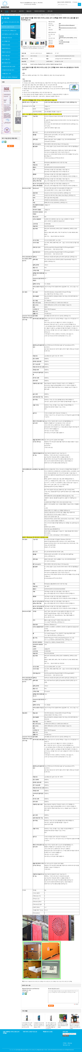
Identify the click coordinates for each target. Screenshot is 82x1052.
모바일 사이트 (67, 1045)
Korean (75, 2)
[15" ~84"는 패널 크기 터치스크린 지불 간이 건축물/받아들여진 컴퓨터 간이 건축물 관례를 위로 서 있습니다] (51, 1018)
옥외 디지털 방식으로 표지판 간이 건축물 (34, 981)
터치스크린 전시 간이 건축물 (49, 981)
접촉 (52, 46)
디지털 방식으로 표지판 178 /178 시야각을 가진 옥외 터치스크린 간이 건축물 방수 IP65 (39, 1025)
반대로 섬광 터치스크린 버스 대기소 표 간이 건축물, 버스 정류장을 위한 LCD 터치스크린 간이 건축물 (75, 1025)
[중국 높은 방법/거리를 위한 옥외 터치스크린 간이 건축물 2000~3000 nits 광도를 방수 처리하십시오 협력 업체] (33, 31)
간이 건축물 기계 (6, 41)
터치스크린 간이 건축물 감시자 (9, 30)
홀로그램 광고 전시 (6, 62)
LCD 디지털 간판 (6, 55)
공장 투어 (21, 11)
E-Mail (64, 1043)
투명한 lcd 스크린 (6, 44)
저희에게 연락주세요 (39, 11)
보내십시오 (65, 1035)
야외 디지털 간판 (6, 59)
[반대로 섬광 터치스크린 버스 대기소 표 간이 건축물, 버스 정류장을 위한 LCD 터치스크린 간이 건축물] (75, 1018)
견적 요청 (50, 11)
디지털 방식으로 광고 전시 (8, 70)
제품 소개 (6, 14)
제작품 (6, 11)
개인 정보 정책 (12, 1049)
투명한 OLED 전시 (6, 48)
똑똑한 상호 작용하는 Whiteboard (9, 77)
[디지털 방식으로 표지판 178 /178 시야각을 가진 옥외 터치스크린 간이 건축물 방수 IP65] (39, 1018)
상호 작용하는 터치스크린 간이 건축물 (10, 22)
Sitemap (70, 1043)
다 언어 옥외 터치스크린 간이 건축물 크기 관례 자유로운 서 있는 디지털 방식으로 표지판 (27, 1025)
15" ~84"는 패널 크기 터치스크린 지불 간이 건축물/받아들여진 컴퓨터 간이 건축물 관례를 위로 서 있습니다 (51, 1025)
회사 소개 (13, 11)
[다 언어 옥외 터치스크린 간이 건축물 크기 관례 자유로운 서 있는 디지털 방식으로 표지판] (27, 1018)
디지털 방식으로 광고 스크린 (8, 66)
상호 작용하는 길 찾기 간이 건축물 (10, 34)
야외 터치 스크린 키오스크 (14, 14)
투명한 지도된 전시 (6, 52)
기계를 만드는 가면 (6, 73)
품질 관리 (29, 11)
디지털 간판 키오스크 (7, 37)
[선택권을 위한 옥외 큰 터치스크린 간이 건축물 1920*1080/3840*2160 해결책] (63, 1018)
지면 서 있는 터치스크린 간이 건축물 (64, 981)
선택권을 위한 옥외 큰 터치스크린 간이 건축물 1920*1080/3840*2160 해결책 (63, 1025)
